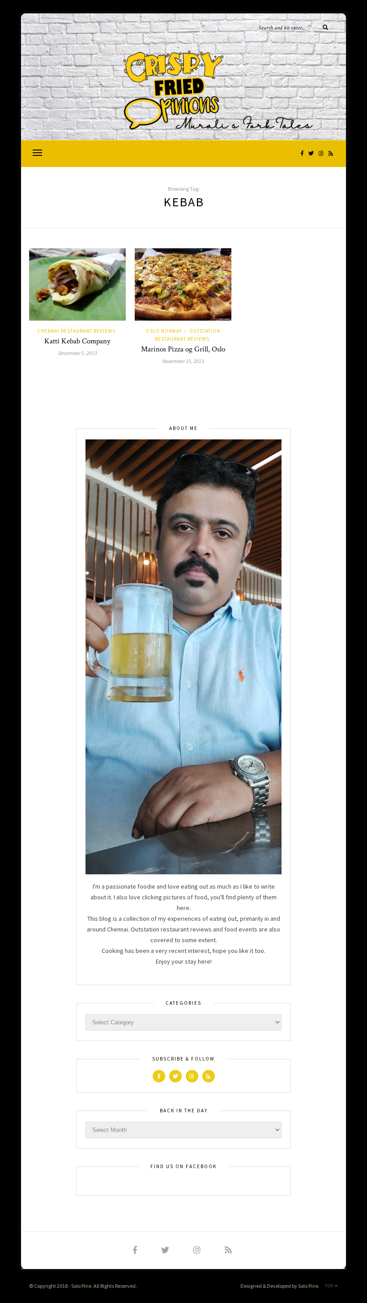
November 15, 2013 (183, 361)
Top (330, 1286)
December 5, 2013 (77, 353)
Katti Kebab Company (77, 341)
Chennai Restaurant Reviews (76, 331)
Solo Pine (81, 1285)
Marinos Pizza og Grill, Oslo (183, 349)
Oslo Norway (164, 331)
